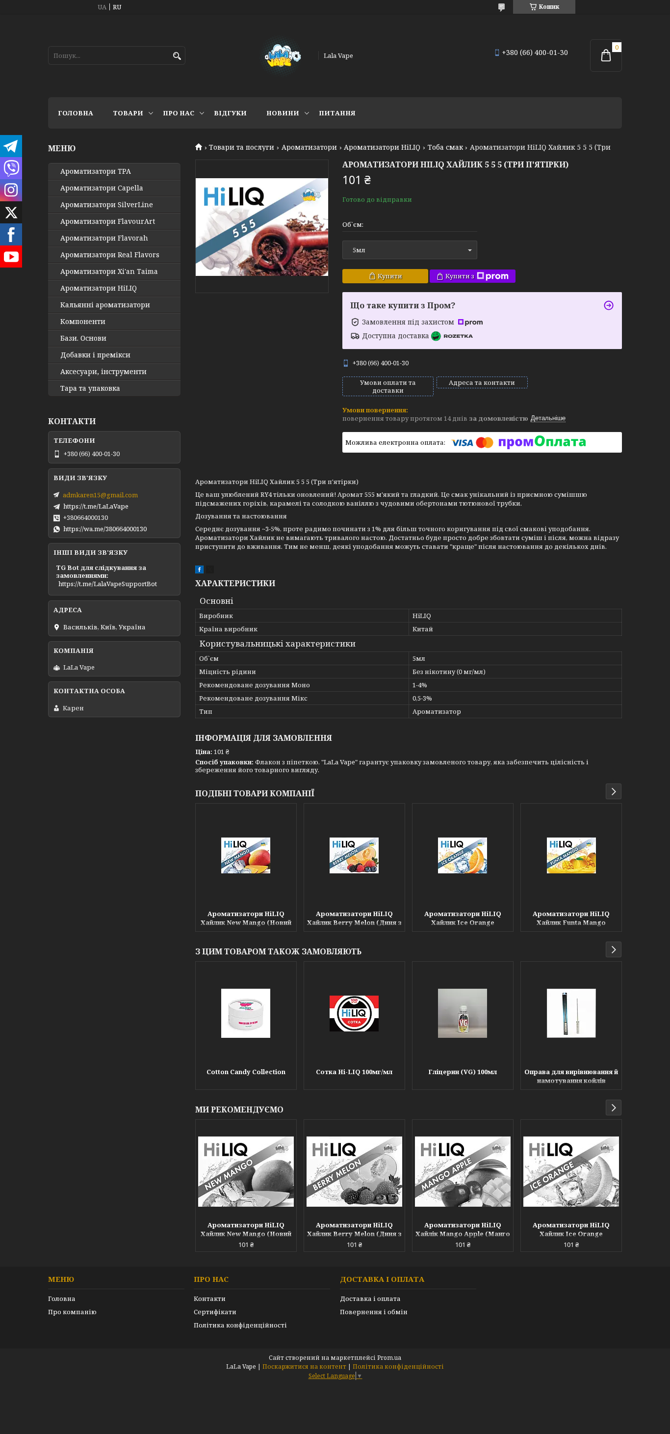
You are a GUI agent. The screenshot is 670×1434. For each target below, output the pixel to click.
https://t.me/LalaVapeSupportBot (107, 584)
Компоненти (82, 321)
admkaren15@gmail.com (100, 495)
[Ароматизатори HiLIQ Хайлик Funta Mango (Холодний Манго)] (571, 855)
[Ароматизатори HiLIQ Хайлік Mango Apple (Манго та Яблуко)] (463, 1171)
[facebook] (199, 571)
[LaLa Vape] (280, 55)
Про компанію (72, 1311)
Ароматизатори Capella (101, 188)
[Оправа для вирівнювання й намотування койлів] (571, 1013)
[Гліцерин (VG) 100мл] (463, 1013)
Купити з (459, 275)
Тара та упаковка (90, 388)
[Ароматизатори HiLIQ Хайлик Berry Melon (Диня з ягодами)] (354, 855)
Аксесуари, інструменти (103, 371)
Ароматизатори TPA (95, 171)
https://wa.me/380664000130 (105, 528)
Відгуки (230, 112)
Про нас (178, 112)
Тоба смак (445, 147)
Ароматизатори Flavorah (104, 238)
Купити (390, 275)
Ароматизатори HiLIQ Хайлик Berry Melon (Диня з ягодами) (354, 919)
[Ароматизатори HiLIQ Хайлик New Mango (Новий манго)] (246, 855)
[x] (210, 571)
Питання (337, 112)
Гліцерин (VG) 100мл (462, 1071)
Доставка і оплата (370, 1298)
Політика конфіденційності (240, 1325)
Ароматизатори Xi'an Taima (109, 271)
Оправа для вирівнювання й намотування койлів (571, 1076)
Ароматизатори (309, 147)
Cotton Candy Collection (245, 1071)
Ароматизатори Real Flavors (109, 254)
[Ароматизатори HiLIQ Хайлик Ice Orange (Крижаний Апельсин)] (463, 855)
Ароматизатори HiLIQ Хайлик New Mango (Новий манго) (246, 919)
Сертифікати (215, 1311)
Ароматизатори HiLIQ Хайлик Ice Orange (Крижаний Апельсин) (462, 919)
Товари (128, 112)
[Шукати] (176, 56)
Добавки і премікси (95, 355)
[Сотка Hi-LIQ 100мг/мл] (354, 1013)
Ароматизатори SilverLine (106, 204)
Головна (75, 112)
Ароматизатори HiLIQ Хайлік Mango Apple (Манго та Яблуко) (462, 1230)
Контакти (210, 1298)
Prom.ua (389, 1357)
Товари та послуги (241, 147)
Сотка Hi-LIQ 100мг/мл (354, 1071)
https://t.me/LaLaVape (96, 506)
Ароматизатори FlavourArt (107, 221)
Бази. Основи (83, 338)
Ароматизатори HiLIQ (382, 147)
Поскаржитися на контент (304, 1366)
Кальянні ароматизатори (105, 304)
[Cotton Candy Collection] (246, 1013)
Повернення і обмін (374, 1311)
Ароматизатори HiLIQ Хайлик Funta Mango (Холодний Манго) (571, 919)
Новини (282, 112)
